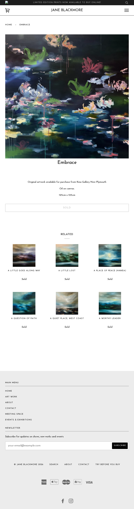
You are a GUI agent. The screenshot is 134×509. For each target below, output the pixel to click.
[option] (67, 96)
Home (8, 25)
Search (53, 465)
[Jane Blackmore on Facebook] (63, 502)
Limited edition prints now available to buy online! (67, 2)
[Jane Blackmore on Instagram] (71, 502)
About (9, 403)
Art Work (11, 397)
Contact (10, 408)
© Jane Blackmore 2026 (28, 465)
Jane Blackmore (67, 10)
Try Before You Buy (107, 465)
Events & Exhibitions (18, 420)
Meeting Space (14, 414)
